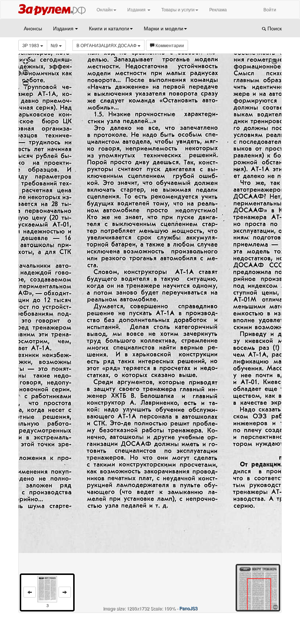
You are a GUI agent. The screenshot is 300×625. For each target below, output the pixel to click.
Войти (269, 9)
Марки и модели (163, 28)
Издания (137, 9)
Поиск (274, 28)
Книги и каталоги (109, 28)
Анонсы (33, 28)
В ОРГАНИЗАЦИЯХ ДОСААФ (107, 45)
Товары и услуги (178, 9)
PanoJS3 (188, 608)
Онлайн (105, 9)
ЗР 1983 (31, 45)
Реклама (218, 9)
